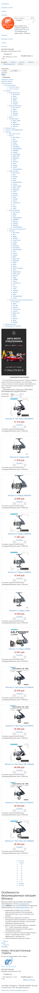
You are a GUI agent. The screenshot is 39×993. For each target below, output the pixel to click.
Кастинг (11, 135)
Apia (14, 139)
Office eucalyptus (18, 268)
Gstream (15, 307)
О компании (5, 4)
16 (21, 872)
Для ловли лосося (14, 134)
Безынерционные (14, 92)
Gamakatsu (16, 147)
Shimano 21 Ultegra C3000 (19, 610)
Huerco (15, 184)
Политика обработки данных (19, 990)
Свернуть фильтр (6, 81)
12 (21, 864)
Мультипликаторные (15, 106)
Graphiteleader (17, 148)
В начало (21, 861)
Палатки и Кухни (14, 87)
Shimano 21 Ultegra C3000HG (19, 533)
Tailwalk (15, 104)
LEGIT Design (17, 186)
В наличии (6, 77)
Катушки (7, 91)
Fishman (15, 145)
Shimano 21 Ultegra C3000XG (19, 572)
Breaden (15, 141)
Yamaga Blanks (17, 169)
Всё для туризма (10, 85)
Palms (14, 160)
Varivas (15, 292)
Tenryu (15, 167)
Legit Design (16, 154)
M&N (14, 257)
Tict (14, 205)
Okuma (15, 98)
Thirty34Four (17, 203)
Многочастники (13, 171)
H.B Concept (16, 309)
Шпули (11, 117)
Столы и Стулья (14, 89)
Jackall (15, 253)
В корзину (19, 425)
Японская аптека (10, 324)
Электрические (13, 119)
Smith (14, 163)
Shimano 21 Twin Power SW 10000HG (19, 764)
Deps (14, 180)
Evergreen (16, 246)
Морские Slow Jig (14, 210)
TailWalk (15, 279)
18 (21, 876)
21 (21, 881)
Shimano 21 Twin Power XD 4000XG (19, 802)
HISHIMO (15, 150)
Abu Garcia (16, 94)
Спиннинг (12, 231)
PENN (14, 100)
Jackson (15, 152)
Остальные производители (17, 229)
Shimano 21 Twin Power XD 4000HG (20, 687)
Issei (14, 251)
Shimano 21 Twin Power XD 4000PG (19, 725)
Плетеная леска (10, 128)
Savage (15, 193)
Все (4, 75)
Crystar (15, 242)
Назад (21, 863)
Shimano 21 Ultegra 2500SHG (19, 495)
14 (21, 868)
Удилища (8, 132)
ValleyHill (15, 225)
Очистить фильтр (6, 83)
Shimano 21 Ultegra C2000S (19, 649)
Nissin (14, 264)
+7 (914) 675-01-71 (27, 54)
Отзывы (3, 11)
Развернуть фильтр (7, 79)
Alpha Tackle (16, 120)
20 (21, 879)
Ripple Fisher (17, 272)
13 (21, 866)
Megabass (16, 158)
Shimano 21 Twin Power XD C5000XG (19, 841)
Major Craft (16, 156)
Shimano (15, 102)
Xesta (14, 208)
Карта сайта (5, 990)
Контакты (4, 15)
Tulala (14, 206)
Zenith (15, 298)
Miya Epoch (16, 124)
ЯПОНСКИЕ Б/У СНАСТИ (13, 326)
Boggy (15, 236)
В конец (21, 885)
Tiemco (15, 287)
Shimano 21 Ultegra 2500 (19, 457)
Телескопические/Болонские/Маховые (21, 300)
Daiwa (14, 96)
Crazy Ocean (17, 240)
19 (21, 878)
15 (21, 870)
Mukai (14, 262)
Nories (15, 266)
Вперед (21, 883)
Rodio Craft (16, 274)
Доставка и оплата (7, 7)
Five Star (15, 305)
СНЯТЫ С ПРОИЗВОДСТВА (14, 130)
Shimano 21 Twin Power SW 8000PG (19, 418)
